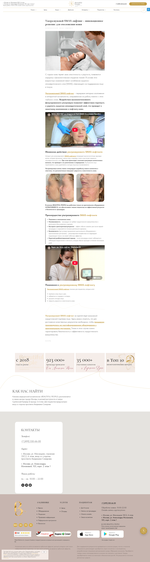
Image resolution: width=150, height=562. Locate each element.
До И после (85, 508)
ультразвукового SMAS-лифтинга (84, 151)
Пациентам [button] (101, 10)
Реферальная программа (47, 520)
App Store (89, 535)
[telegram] (26, 485)
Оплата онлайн (86, 514)
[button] (138, 3)
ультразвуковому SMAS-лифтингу (77, 284)
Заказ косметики (87, 517)
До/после (71, 10)
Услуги (33, 10)
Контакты (116, 10)
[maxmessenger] (30, 485)
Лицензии (41, 514)
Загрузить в (112, 532)
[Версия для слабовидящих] (148, 9)
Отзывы (64, 511)
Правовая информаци (46, 517)
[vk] (22, 485)
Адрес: (24, 448)
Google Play (114, 535)
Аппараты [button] (85, 10)
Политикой (6, 558)
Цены (45, 10)
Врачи (40, 508)
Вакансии (41, 523)
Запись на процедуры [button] (88, 511)
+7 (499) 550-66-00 (31, 441)
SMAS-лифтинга (88, 215)
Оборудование (43, 511)
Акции (57, 10)
